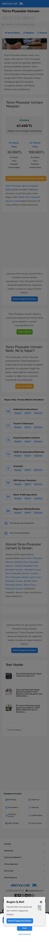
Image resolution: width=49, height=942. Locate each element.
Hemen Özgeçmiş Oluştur (19, 921)
